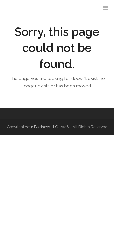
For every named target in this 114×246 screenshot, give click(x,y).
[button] (105, 8)
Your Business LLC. (42, 127)
